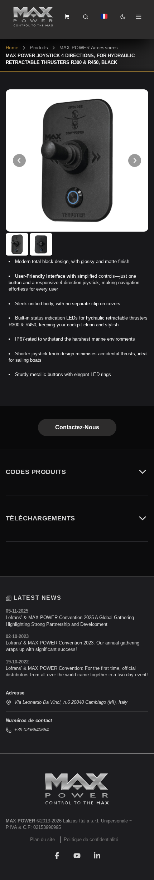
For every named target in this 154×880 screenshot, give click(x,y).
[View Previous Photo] (19, 160)
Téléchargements (40, 518)
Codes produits (36, 471)
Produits (39, 47)
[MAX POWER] (77, 788)
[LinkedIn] (97, 856)
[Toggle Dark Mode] (122, 16)
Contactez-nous (77, 427)
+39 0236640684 (31, 729)
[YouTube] (77, 856)
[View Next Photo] (134, 160)
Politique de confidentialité (91, 839)
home (12, 47)
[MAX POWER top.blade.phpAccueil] (33, 16)
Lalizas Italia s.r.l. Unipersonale (95, 821)
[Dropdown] (104, 16)
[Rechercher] (85, 16)
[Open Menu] (138, 16)
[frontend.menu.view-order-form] (67, 16)
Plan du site (42, 839)
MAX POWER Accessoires (88, 47)
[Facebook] (57, 856)
